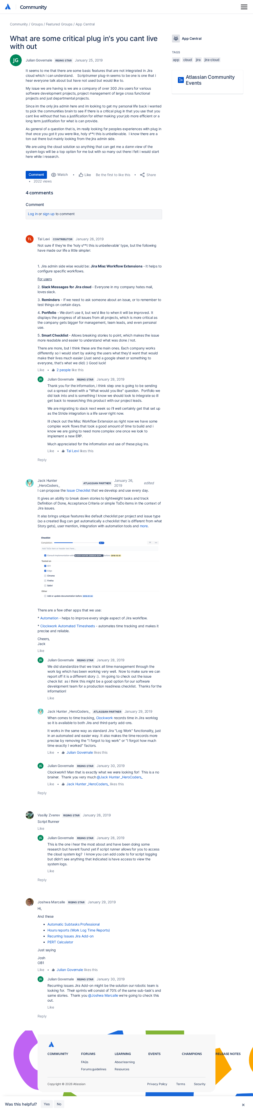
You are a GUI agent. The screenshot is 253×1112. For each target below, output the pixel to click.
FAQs (84, 1062)
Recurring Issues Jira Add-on (70, 936)
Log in (33, 214)
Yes (47, 1104)
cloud (187, 60)
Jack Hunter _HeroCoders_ (49, 482)
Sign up (48, 214)
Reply (42, 460)
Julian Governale (39, 60)
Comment (36, 174)
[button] (100, 568)
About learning (125, 1062)
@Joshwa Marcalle (103, 995)
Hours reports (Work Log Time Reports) (78, 930)
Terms (180, 1084)
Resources (122, 1069)
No (59, 1104)
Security (200, 1084)
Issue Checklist (79, 490)
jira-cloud (212, 60)
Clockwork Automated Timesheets (67, 626)
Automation (49, 618)
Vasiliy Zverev (49, 815)
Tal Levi (44, 239)
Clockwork (104, 718)
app (176, 60)
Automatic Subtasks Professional (73, 924)
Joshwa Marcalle (51, 902)
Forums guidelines (93, 1069)
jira (198, 60)
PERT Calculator (60, 942)
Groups (37, 24)
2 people (63, 370)
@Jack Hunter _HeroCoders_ (120, 777)
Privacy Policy (157, 1084)
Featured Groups (59, 24)
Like (41, 370)
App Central (85, 24)
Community (33, 6)
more (144, 526)
